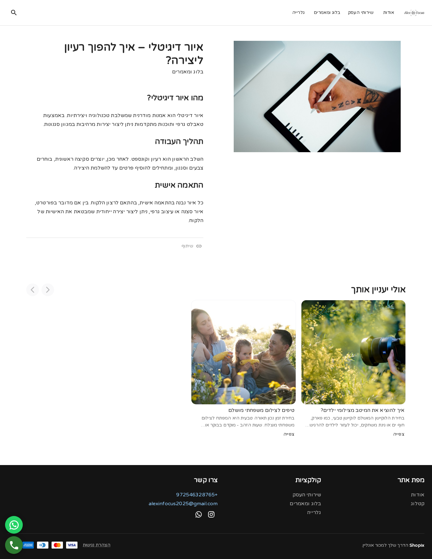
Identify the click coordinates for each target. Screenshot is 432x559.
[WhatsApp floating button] (14, 525)
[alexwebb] (414, 13)
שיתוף (187, 246)
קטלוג (417, 503)
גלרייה (298, 12)
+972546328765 (197, 495)
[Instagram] (211, 514)
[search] (14, 12)
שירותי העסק (360, 12)
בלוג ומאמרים (327, 12)
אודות (388, 12)
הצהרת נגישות (96, 545)
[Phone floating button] (14, 545)
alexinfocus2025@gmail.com (183, 503)
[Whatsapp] (198, 514)
